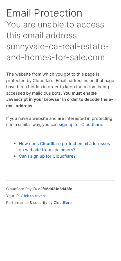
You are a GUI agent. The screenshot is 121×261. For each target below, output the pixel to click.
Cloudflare (63, 202)
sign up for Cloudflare (80, 124)
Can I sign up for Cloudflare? (47, 156)
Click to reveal (33, 196)
